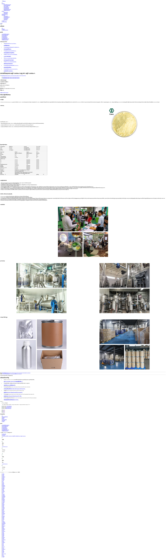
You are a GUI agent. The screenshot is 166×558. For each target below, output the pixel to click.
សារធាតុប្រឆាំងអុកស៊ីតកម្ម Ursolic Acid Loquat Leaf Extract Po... (14, 388)
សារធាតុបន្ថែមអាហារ (6, 7)
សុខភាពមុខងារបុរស (6, 8)
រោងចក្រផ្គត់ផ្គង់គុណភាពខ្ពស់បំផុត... (9, 52)
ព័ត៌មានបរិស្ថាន (6, 13)
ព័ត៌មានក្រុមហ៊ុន (6, 12)
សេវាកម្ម (3, 20)
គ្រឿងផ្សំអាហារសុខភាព (7, 10)
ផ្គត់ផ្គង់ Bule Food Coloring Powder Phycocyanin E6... (13, 392)
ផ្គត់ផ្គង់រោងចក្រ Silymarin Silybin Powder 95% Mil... (13, 396)
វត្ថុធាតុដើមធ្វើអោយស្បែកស (7, 4)
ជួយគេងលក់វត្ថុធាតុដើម (7, 5)
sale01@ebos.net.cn (8, 407)
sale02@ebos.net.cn (8, 408)
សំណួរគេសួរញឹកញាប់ (5, 14)
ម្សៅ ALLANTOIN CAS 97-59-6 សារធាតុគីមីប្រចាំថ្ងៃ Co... (13, 381)
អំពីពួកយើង (3, 15)
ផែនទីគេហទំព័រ (4, 434)
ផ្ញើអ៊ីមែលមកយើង (2, 92)
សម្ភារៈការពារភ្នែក (6, 6)
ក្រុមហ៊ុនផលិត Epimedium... (8, 70)
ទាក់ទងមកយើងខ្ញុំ (4, 21)
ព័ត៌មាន (3, 11)
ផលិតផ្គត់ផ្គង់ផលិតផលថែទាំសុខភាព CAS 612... (11, 399)
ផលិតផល (3, 3)
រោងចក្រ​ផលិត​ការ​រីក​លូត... (8, 67)
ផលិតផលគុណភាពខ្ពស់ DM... (8, 63)
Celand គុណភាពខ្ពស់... (7, 56)
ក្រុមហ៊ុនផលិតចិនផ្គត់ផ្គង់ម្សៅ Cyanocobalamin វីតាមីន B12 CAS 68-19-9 (12, 373)
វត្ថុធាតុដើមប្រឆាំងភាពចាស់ (7, 9)
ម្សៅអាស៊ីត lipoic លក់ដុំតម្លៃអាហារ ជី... (10, 385)
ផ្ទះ (2, 2)
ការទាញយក (6, 92)
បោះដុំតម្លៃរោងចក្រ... (7, 45)
